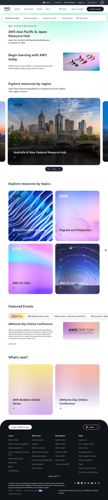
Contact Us (83, 440)
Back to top (53, 476)
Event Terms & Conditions (88, 472)
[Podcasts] (95, 483)
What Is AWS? (13, 440)
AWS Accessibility (85, 460)
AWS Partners (37, 468)
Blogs (10, 467)
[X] (75, 483)
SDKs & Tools (60, 444)
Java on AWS (60, 456)
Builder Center (60, 440)
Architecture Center (39, 456)
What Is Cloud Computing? (18, 444)
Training (35, 444)
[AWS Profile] (102, 2)
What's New (12, 463)
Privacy (10, 490)
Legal (81, 464)
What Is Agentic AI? (15, 448)
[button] (29, 9)
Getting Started (37, 440)
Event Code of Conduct (87, 468)
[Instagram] (85, 483)
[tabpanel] (54, 333)
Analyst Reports (38, 464)
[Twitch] (88, 483)
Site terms (19, 490)
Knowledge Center (85, 452)
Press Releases (13, 471)
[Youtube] (92, 483)
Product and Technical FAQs (42, 460)
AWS (9, 26)
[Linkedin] (82, 483)
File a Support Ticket (86, 444)
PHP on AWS (60, 460)
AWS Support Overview (87, 456)
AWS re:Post (83, 448)
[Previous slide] (47, 169)
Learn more (12, 343)
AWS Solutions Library (40, 452)
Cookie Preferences (14, 494)
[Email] (99, 483)
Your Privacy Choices (31, 490)
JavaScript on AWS (62, 464)
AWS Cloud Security (15, 459)
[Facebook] (78, 483)
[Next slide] (60, 169)
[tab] (17, 316)
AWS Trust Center (38, 448)
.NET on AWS (60, 448)
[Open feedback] (106, 250)
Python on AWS (61, 452)
